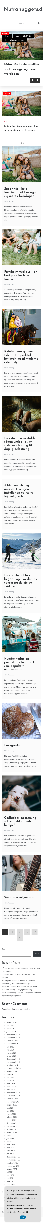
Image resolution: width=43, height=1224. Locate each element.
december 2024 (13, 1059)
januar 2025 (11, 1056)
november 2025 (13, 1038)
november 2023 (13, 1096)
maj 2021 (10, 1178)
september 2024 (14, 1068)
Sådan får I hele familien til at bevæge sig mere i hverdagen (20, 192)
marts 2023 (11, 1114)
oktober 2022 (12, 1129)
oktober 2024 (12, 1065)
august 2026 (12, 1022)
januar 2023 (11, 1120)
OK (23, 1217)
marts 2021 (11, 1184)
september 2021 (14, 1166)
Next (37, 80)
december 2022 (13, 1123)
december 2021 (13, 1157)
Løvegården (12, 745)
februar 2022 (12, 1151)
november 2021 (13, 1160)
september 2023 (14, 1102)
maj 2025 (10, 1050)
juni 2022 (10, 1138)
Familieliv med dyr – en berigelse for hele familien (20, 69)
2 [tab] (21, 143)
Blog (7, 36)
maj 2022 (10, 1141)
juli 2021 (10, 1172)
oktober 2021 (12, 1163)
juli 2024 (10, 1074)
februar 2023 (12, 1117)
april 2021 (11, 1181)
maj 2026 (10, 1028)
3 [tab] (23, 143)
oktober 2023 (12, 1099)
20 (34, 932)
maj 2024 (10, 1080)
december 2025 (13, 1034)
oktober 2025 (12, 1041)
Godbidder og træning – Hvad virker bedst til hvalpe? (20, 821)
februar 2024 (12, 1089)
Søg (3, 949)
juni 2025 (10, 1047)
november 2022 (13, 1126)
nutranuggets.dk (16, 40)
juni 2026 (10, 1025)
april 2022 (11, 1144)
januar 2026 (11, 1031)
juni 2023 (10, 1111)
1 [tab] (19, 143)
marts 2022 (11, 1148)
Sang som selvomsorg (19, 897)
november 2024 (13, 1062)
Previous (32, 80)
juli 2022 (10, 1135)
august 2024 (12, 1071)
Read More (15, 80)
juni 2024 (10, 1077)
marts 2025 (11, 1053)
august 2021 (12, 1169)
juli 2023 (10, 1108)
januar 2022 (11, 1154)
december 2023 (13, 1093)
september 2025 (14, 1044)
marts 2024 (11, 1086)
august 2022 (12, 1132)
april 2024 (11, 1083)
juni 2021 (10, 1175)
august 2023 (12, 1105)
